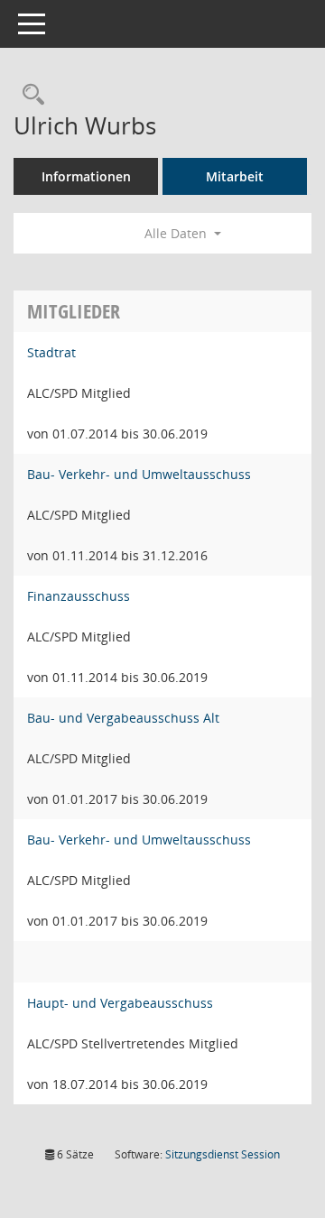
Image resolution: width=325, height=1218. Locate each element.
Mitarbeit (235, 176)
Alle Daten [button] (177, 233)
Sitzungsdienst (222, 1154)
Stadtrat (51, 352)
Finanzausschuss (78, 595)
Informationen (86, 176)
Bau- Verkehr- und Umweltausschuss (139, 474)
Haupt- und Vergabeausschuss (120, 1002)
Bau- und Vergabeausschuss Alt (123, 717)
